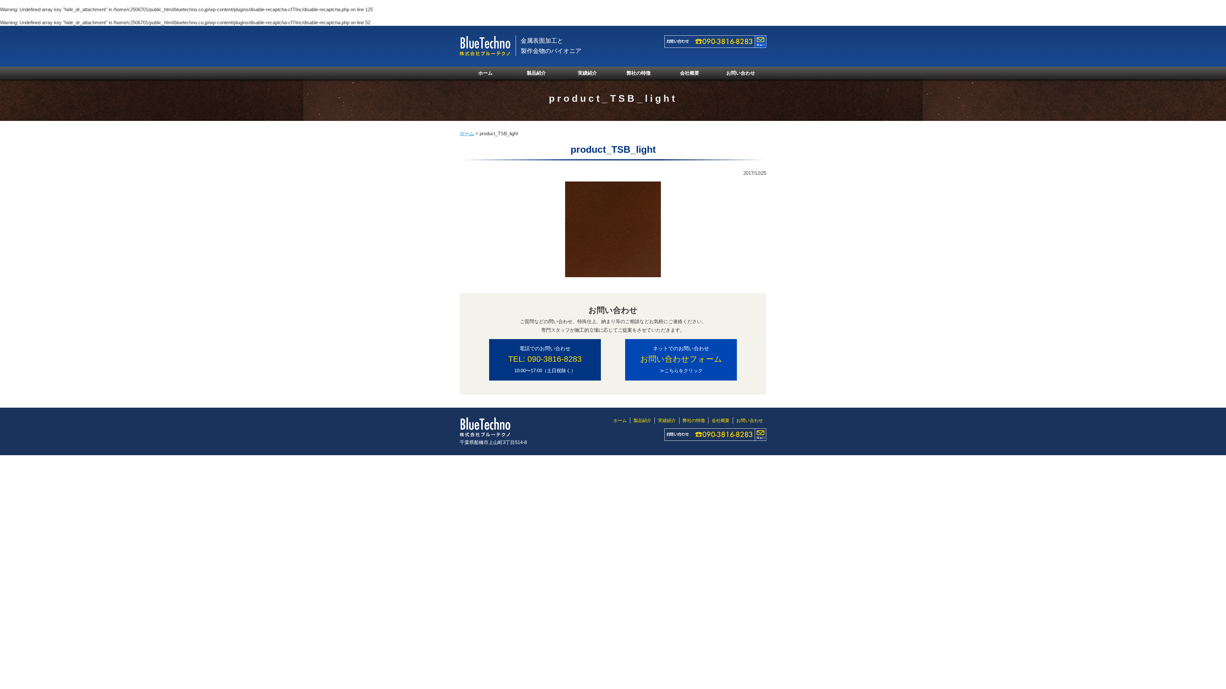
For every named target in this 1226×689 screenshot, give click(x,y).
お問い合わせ (740, 73)
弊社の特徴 (639, 73)
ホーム (485, 73)
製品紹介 (536, 73)
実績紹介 (587, 73)
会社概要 (689, 73)
